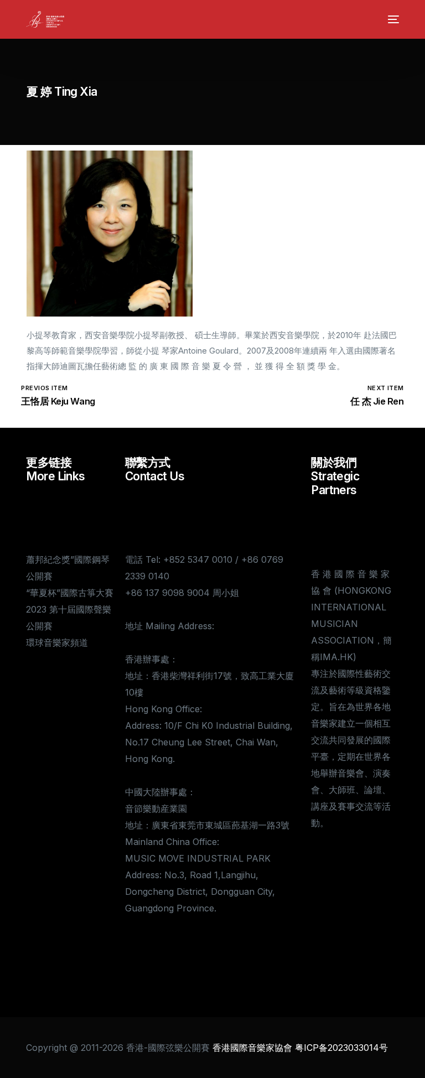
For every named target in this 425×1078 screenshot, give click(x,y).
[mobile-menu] (390, 19)
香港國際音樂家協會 (252, 1047)
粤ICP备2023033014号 (341, 1047)
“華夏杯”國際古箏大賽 (69, 592)
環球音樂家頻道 (57, 642)
